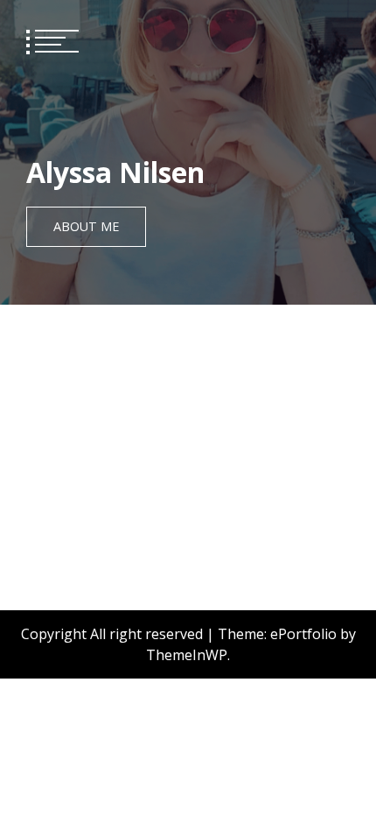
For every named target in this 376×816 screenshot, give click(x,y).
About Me (86, 226)
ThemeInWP (186, 655)
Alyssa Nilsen (115, 172)
